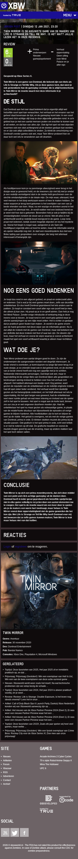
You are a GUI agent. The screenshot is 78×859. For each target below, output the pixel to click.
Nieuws (7, 756)
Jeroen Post (12, 26)
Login (7, 546)
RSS (5, 772)
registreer (21, 546)
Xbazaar (7, 768)
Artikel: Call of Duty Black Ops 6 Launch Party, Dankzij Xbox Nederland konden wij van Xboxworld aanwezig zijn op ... (40, 705)
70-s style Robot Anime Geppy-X (56, 760)
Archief (6, 784)
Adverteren (8, 776)
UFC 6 (43, 768)
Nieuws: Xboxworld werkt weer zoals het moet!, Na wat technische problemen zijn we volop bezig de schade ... (37, 684)
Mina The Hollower (49, 764)
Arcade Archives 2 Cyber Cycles (55, 756)
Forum (6, 764)
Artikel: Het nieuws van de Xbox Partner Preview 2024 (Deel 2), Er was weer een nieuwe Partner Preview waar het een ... (39, 711)
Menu (67, 15)
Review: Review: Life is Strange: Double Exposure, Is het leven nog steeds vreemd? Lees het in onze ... (38, 698)
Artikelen (7, 760)
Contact (7, 780)
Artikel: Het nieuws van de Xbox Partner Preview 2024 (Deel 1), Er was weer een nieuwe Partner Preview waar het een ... (39, 718)
